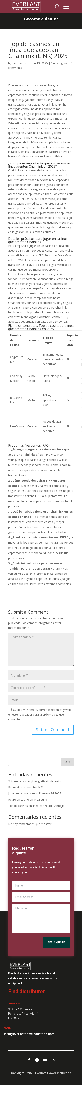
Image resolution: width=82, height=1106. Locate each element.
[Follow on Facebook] (29, 1060)
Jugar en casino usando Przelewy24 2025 (34, 793)
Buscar (67, 762)
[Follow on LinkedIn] (53, 1060)
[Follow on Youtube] (45, 1060)
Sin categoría (59, 63)
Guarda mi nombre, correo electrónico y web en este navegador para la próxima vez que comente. (39, 714)
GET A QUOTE (56, 942)
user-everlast (20, 63)
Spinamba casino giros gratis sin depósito (35, 781)
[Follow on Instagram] (37, 1060)
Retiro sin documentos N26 (26, 787)
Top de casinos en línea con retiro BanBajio (36, 806)
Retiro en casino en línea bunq (27, 799)
